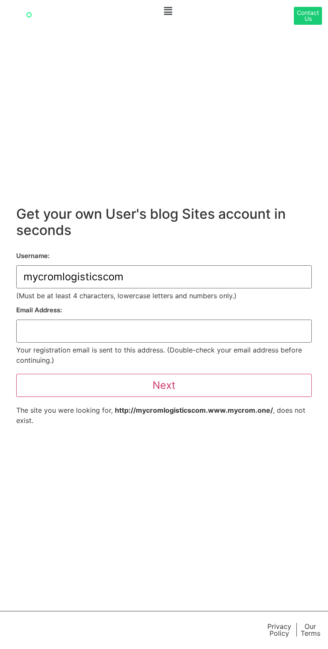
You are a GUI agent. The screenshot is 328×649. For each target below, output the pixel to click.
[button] (168, 11)
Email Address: (39, 310)
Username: (33, 256)
